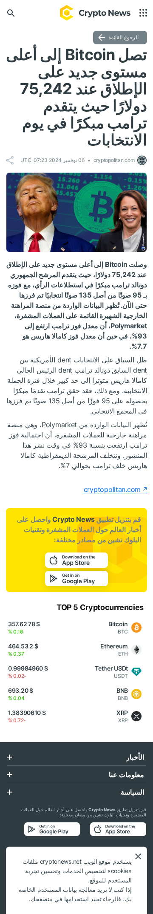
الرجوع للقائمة (123, 37)
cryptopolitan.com (112, 489)
